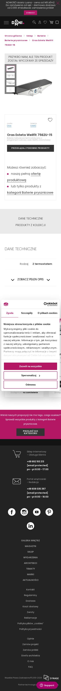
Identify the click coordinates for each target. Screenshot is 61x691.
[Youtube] (37, 515)
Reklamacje (30, 617)
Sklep (30, 551)
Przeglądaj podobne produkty (30, 148)
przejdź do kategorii (30, 432)
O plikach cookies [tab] (47, 312)
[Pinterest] (49, 515)
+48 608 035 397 (36, 488)
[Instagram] (24, 515)
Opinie (30, 638)
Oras (9, 125)
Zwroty (30, 612)
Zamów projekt (30, 644)
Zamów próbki (30, 649)
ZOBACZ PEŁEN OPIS (30, 279)
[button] (10, 68)
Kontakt (30, 589)
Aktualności (30, 580)
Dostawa (30, 600)
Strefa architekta (30, 655)
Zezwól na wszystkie (30, 366)
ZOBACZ (30, 12)
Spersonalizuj (28, 375)
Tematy (30, 568)
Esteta (33, 125)
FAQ (30, 666)
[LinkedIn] (30, 528)
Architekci (30, 563)
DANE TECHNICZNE (30, 218)
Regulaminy (30, 595)
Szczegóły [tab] (27, 312)
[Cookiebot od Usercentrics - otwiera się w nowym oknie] (43, 304)
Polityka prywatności (30, 629)
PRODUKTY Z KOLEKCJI (30, 225)
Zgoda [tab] (9, 312)
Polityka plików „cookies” (30, 623)
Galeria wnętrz (30, 540)
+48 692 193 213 (35, 461)
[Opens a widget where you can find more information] (47, 685)
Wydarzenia (30, 557)
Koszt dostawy (30, 606)
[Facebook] (11, 515)
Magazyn (30, 546)
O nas (30, 661)
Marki (30, 574)
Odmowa (31, 384)
